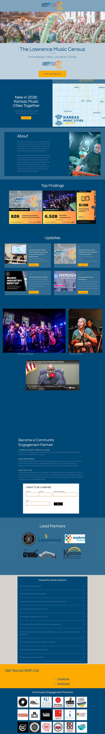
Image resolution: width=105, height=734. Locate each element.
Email (27, 500)
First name (28, 491)
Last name (41, 491)
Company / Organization (59, 491)
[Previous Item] (12, 207)
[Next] (100, 414)
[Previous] (4, 414)
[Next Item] (92, 207)
